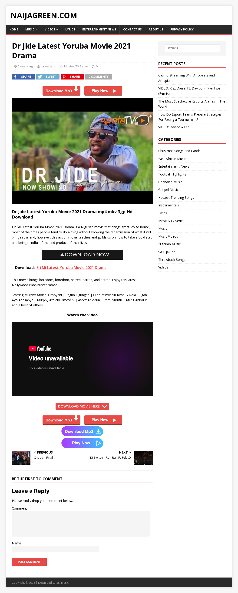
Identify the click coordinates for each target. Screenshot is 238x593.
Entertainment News (99, 29)
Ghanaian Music (170, 182)
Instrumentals (168, 205)
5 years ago (26, 66)
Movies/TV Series (76, 66)
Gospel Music (168, 189)
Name (16, 543)
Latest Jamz (49, 66)
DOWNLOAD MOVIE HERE (79, 406)
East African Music (172, 158)
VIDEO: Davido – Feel (174, 127)
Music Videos (168, 236)
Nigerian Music (169, 244)
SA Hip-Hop (166, 252)
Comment (19, 508)
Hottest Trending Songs (176, 197)
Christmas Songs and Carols (179, 151)
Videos (50, 29)
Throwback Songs (171, 259)
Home (14, 29)
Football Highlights (172, 174)
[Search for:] (192, 48)
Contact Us (132, 29)
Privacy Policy (182, 29)
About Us (156, 29)
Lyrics (70, 29)
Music (29, 29)
